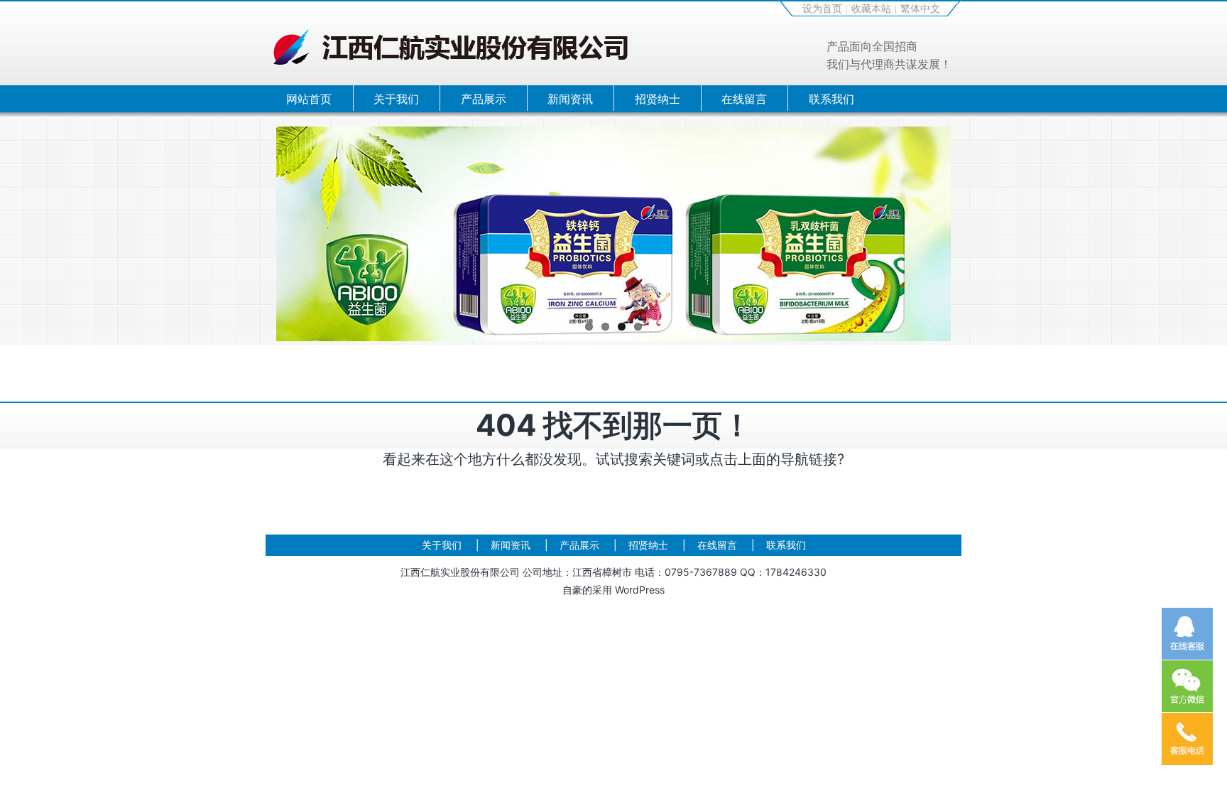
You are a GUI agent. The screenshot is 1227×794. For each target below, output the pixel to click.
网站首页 (309, 99)
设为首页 (822, 8)
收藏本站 (871, 8)
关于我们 (396, 99)
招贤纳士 (657, 99)
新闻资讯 (570, 99)
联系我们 (831, 99)
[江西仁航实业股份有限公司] (450, 32)
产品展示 (483, 99)
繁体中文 (920, 8)
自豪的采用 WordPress (613, 590)
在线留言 (744, 99)
